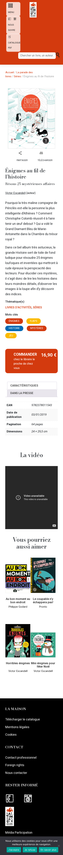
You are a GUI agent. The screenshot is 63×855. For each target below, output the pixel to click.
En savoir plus (49, 849)
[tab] (32, 385)
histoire (14, 328)
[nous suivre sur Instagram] (14, 20)
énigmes (14, 321)
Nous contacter (16, 773)
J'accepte (13, 849)
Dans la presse (21, 393)
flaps (33, 321)
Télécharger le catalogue (22, 719)
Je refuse (29, 849)
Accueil (9, 72)
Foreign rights (14, 765)
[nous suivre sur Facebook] (9, 20)
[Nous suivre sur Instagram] (32, 798)
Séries (17, 76)
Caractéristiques (24, 385)
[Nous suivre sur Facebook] (14, 798)
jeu (11, 335)
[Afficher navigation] (9, 5)
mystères (36, 328)
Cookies (11, 734)
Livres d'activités (18, 307)
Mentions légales (17, 727)
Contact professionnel (21, 757)
